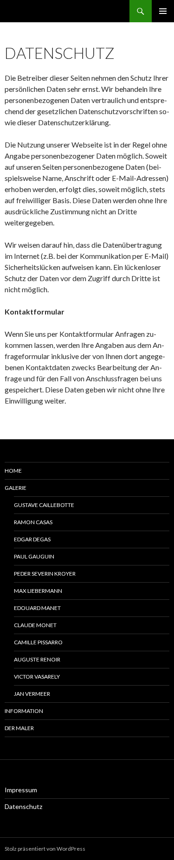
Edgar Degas (32, 539)
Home (13, 470)
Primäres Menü (163, 11)
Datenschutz (23, 806)
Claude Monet (35, 625)
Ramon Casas (33, 522)
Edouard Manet (37, 607)
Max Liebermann (38, 590)
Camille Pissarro (38, 642)
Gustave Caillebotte (44, 504)
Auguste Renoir (37, 659)
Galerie (15, 487)
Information (24, 710)
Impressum (21, 790)
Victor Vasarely (37, 676)
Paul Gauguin (34, 556)
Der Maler (19, 728)
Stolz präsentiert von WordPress (45, 848)
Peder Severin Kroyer (45, 573)
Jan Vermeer (32, 693)
